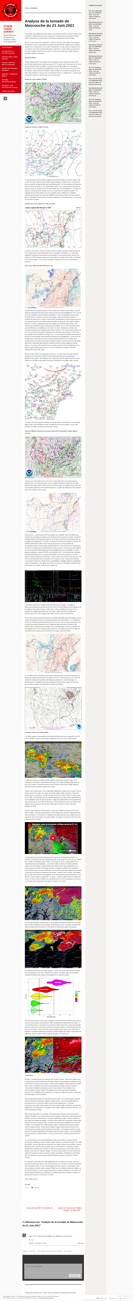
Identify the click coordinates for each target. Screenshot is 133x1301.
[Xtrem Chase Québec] (10, 20)
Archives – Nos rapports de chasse (10, 86)
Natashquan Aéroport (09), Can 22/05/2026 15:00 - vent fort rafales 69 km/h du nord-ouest (96, 59)
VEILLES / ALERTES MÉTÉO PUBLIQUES (8, 63)
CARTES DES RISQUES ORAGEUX (9, 69)
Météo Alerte (96, 5)
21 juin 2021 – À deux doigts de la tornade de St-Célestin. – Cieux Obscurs (50, 1251)
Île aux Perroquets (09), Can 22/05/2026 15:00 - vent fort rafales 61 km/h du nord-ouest (95, 71)
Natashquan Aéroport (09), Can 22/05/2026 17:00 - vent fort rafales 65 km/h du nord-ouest (96, 37)
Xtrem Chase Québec (9, 29)
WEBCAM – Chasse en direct (9, 75)
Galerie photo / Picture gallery (8, 52)
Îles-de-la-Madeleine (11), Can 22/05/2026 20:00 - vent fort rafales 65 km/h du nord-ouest (95, 14)
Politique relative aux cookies (46, 1298)
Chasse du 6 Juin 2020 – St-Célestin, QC (39, 1208)
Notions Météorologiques (9, 80)
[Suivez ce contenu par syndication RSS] (89, 5)
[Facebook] (5, 98)
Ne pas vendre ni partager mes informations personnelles (59, 1293)
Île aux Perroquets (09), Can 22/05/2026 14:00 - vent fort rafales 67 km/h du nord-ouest (95, 103)
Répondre (81, 1243)
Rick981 (31, 1243)
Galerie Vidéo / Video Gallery (10, 58)
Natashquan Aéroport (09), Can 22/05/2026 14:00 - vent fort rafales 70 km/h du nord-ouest (96, 91)
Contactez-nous (8, 91)
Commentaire (75, 1275)
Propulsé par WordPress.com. (33, 1293)
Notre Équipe (7, 47)
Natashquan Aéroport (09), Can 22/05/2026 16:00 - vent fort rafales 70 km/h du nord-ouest (96, 48)
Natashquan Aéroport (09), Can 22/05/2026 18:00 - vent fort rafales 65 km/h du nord (96, 26)
